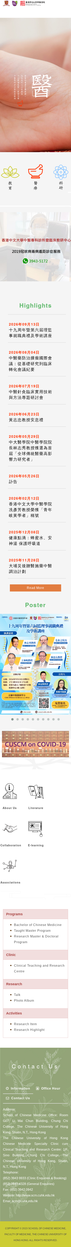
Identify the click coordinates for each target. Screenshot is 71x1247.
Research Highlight (29, 1029)
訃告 (13, 481)
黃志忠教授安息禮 (26, 420)
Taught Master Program (32, 930)
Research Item (25, 1024)
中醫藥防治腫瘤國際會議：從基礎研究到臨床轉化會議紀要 (30, 364)
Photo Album (24, 1000)
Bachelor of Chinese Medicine (38, 925)
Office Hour (50, 1088)
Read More (35, 588)
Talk (17, 994)
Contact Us (20, 1098)
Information (20, 1088)
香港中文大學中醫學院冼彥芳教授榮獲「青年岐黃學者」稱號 (30, 510)
